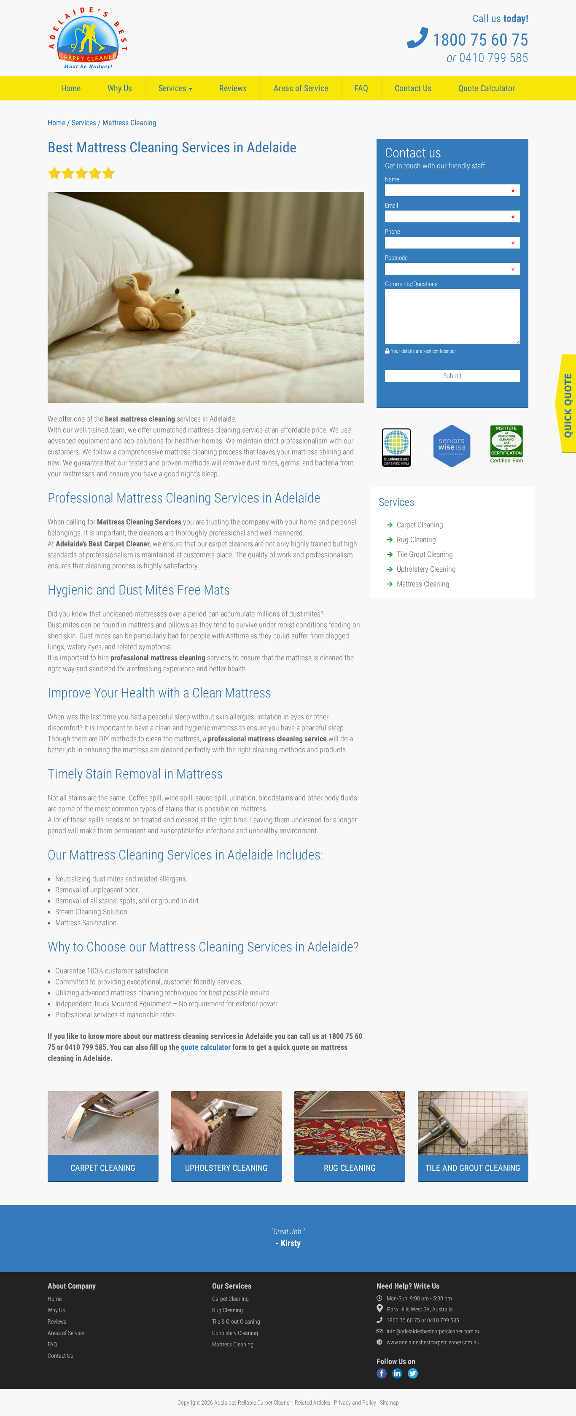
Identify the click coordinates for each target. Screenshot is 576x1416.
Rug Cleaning (227, 1310)
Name (392, 179)
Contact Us (413, 88)
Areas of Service (301, 88)
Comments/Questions (411, 284)
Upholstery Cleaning (235, 1333)
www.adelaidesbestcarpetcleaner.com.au (433, 1342)
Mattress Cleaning (232, 1344)
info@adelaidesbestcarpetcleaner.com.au (434, 1331)
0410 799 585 (487, 57)
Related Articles (312, 1402)
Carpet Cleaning (230, 1298)
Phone (392, 231)
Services (173, 88)
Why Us (120, 88)
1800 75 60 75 (480, 40)
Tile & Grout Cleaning (236, 1321)
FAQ (361, 88)
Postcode (396, 258)
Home (71, 88)
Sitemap (389, 1402)
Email (391, 205)
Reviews (233, 88)
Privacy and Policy (355, 1402)
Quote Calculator (486, 88)
